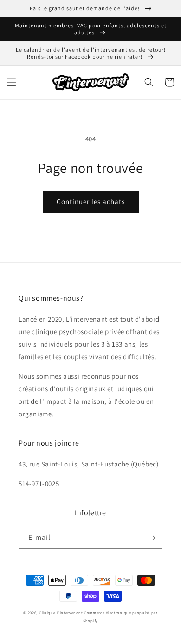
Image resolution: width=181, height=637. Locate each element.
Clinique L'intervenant (61, 612)
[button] (11, 82)
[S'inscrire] (152, 538)
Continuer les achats (91, 201)
